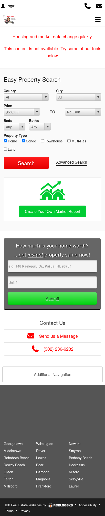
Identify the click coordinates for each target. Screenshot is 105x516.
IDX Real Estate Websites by (26, 505)
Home (12, 141)
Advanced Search (71, 162)
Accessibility (88, 505)
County (10, 90)
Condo (30, 141)
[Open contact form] (99, 5)
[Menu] (98, 19)
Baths (34, 120)
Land (11, 149)
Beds (8, 120)
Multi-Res (78, 141)
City (59, 90)
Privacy (25, 510)
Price (8, 105)
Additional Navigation (52, 374)
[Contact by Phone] (87, 5)
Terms (9, 510)
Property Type (15, 135)
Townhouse (53, 141)
